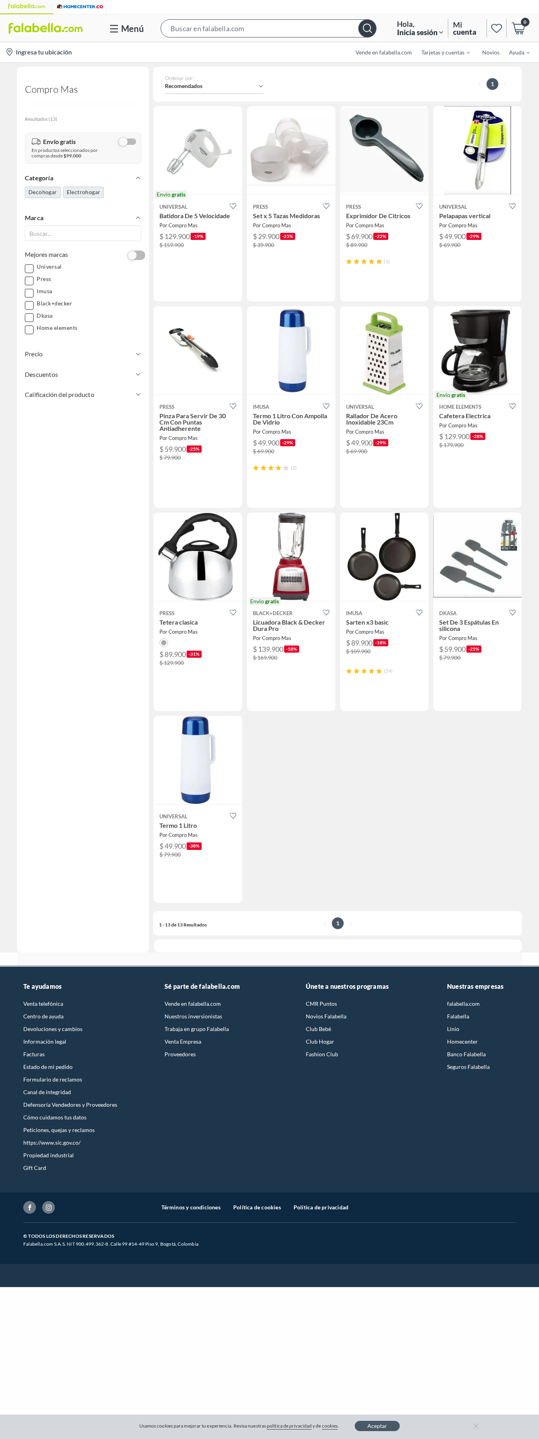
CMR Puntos (321, 1003)
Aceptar (377, 1425)
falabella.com (463, 1003)
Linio (453, 1028)
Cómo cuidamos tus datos (54, 1117)
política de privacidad (289, 1426)
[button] (268, 28)
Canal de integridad (47, 1092)
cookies (330, 1426)
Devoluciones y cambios (52, 1028)
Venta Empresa (183, 1041)
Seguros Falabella (468, 1066)
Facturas (34, 1054)
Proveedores (180, 1054)
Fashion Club (322, 1054)
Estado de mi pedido (48, 1066)
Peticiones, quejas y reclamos (59, 1129)
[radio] (349, 261)
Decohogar (42, 192)
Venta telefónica (43, 1003)
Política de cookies (257, 1207)
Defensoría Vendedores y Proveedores (70, 1104)
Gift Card (34, 1167)
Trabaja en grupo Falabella (197, 1028)
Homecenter (462, 1041)
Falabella (458, 1016)
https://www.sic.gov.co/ (51, 1142)
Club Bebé (318, 1028)
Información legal (44, 1041)
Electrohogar (84, 192)
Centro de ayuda (43, 1016)
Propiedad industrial (48, 1155)
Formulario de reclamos (52, 1079)
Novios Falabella (326, 1016)
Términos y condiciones (191, 1207)
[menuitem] (441, 52)
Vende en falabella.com (193, 1003)
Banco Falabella (466, 1054)
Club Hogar (320, 1041)
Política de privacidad (321, 1207)
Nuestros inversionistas (193, 1016)
